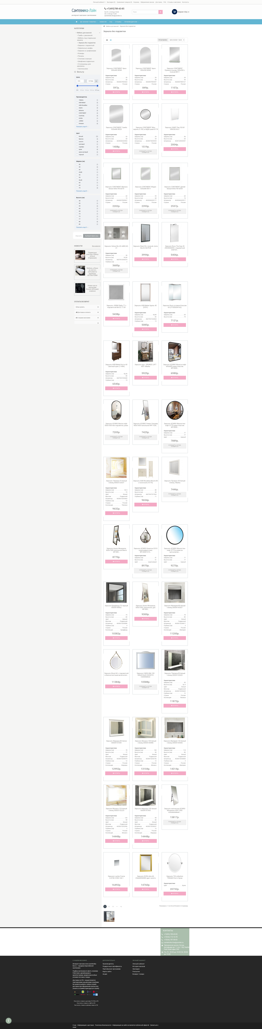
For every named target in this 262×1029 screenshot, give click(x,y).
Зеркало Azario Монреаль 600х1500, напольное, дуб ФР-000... (145, 607)
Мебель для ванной (84, 33)
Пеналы (81, 56)
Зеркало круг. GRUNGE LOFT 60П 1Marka (145, 365)
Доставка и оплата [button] (83, 312)
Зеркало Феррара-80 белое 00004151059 (116, 742)
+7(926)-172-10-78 (170, 937)
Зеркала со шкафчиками (87, 51)
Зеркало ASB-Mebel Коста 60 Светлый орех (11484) (116, 365)
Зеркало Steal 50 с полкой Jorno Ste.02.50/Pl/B (145, 247)
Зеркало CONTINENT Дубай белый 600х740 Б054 (174, 188)
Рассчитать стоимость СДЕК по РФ (86, 1003)
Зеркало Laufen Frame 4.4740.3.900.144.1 (116, 877)
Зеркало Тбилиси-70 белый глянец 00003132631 (116, 482)
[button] (87, 322)
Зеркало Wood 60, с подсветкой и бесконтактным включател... (116, 674)
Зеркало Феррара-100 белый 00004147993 (145, 809)
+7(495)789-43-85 (115, 8)
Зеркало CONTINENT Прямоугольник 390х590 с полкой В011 (175, 70)
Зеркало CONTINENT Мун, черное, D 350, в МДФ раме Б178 (145, 128)
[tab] (87, 307)
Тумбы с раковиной (85, 35)
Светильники (83, 69)
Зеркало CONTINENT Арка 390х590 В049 (146, 69)
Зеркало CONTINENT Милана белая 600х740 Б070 (116, 188)
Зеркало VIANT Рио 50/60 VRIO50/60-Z (175, 128)
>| (120, 906)
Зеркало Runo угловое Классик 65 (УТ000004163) (175, 306)
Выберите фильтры (91, 236)
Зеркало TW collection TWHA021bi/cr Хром (174, 877)
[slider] (77, 86)
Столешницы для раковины (84, 65)
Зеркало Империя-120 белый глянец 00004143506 (175, 742)
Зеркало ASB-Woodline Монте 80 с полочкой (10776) (145, 482)
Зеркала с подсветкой (86, 45)
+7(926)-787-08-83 (170, 940)
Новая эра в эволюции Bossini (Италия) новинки (92, 288)
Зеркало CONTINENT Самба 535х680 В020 (116, 128)
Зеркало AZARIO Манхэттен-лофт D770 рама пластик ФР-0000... (174, 425)
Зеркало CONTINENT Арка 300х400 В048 (116, 69)
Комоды (81, 53)
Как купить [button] (81, 307)
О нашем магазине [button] (83, 318)
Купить (117, 92)
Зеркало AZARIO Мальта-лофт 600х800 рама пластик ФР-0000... (174, 366)
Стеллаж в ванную (85, 59)
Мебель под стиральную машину (86, 39)
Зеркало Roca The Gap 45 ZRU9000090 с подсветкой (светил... (175, 248)
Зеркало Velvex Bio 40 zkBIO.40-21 (116, 247)
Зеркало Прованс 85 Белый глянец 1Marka (174, 482)
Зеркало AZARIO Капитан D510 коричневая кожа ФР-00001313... (145, 550)
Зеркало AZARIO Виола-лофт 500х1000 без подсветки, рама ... (116, 425)
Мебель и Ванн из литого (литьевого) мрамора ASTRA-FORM (92, 271)
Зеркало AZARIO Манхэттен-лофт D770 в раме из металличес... (174, 550)
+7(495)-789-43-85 (170, 934)
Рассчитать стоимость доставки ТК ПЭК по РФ (86, 1001)
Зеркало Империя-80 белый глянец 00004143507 (174, 606)
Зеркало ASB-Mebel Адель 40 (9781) (145, 306)
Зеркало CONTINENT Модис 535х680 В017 (145, 188)
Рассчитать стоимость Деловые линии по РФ (86, 1005)
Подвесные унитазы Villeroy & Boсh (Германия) (92, 255)
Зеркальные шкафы (85, 48)
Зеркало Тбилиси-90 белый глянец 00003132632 (174, 674)
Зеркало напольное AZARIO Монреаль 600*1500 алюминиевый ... (174, 810)
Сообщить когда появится (145, 151)
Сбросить (78, 236)
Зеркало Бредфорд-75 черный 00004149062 (116, 606)
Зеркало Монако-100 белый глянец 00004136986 (145, 742)
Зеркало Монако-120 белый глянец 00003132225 (116, 809)
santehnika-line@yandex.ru (174, 942)
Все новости (96, 246)
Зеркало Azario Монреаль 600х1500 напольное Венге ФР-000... (116, 550)
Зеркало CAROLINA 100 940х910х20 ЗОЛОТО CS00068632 (145, 675)
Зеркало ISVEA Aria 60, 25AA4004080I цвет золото (145, 877)
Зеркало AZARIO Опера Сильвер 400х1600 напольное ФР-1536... (145, 424)
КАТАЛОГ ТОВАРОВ (89, 22)
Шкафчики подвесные (86, 61)
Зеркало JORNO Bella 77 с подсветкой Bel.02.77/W (116, 306)
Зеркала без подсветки (86, 43)
